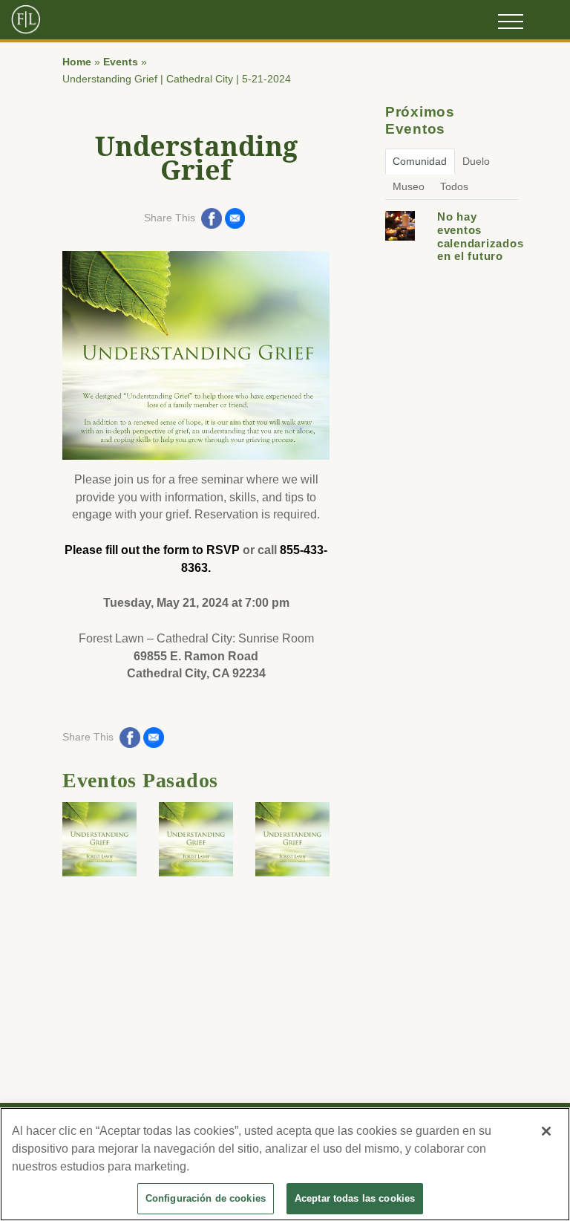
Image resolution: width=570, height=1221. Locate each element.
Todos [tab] (454, 186)
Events (120, 62)
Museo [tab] (409, 186)
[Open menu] (510, 21)
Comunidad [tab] (420, 161)
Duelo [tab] (476, 161)
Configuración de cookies (205, 1198)
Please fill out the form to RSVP (152, 550)
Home (76, 62)
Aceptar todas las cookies (355, 1198)
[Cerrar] (546, 1131)
